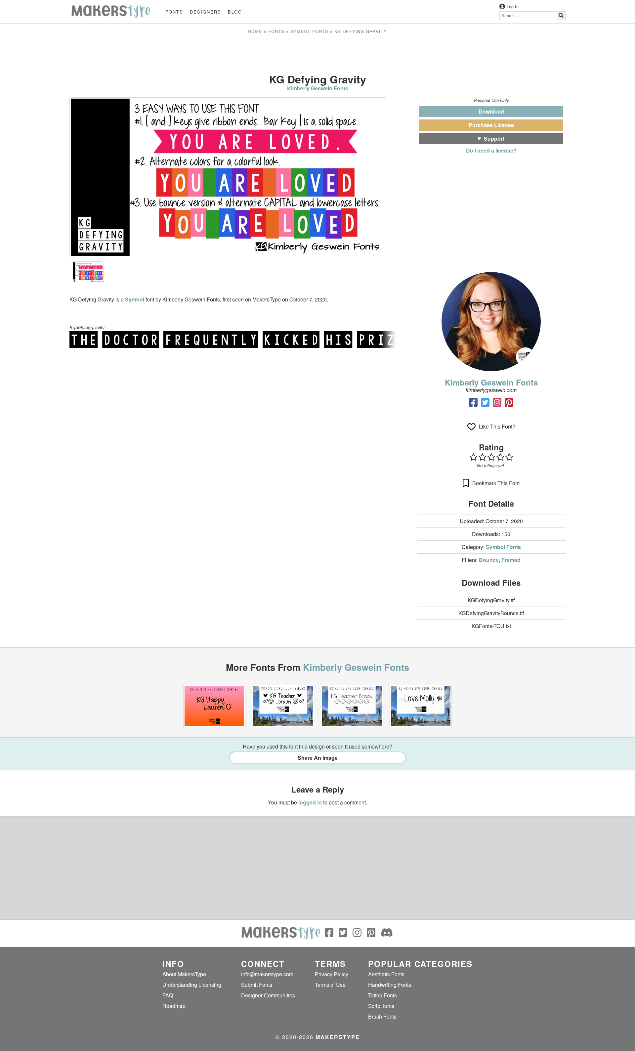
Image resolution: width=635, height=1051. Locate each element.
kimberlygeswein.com (491, 390)
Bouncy (489, 560)
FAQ (167, 995)
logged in (310, 802)
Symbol (135, 299)
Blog (235, 12)
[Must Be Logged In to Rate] (491, 457)
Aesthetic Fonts (386, 974)
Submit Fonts (256, 984)
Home (255, 31)
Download (491, 111)
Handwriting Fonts (389, 984)
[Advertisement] (317, 54)
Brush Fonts (382, 1016)
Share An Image (318, 757)
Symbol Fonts (309, 31)
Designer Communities (268, 995)
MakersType (338, 1037)
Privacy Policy (331, 974)
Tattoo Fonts (382, 995)
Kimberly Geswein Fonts (317, 88)
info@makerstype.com (267, 974)
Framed (511, 560)
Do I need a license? (491, 150)
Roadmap (174, 1006)
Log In (513, 6)
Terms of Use (330, 984)
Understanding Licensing (191, 984)
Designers (205, 12)
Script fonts (381, 1006)
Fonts (174, 12)
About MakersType (184, 974)
